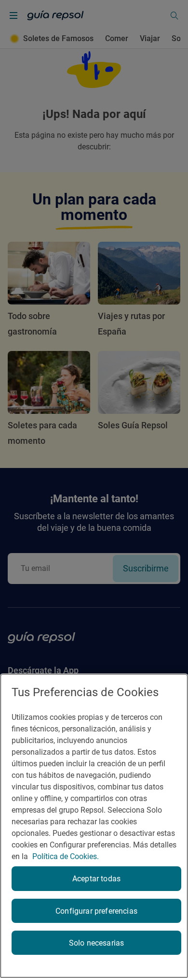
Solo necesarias (96, 943)
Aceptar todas (96, 878)
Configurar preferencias (96, 911)
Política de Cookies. (65, 856)
